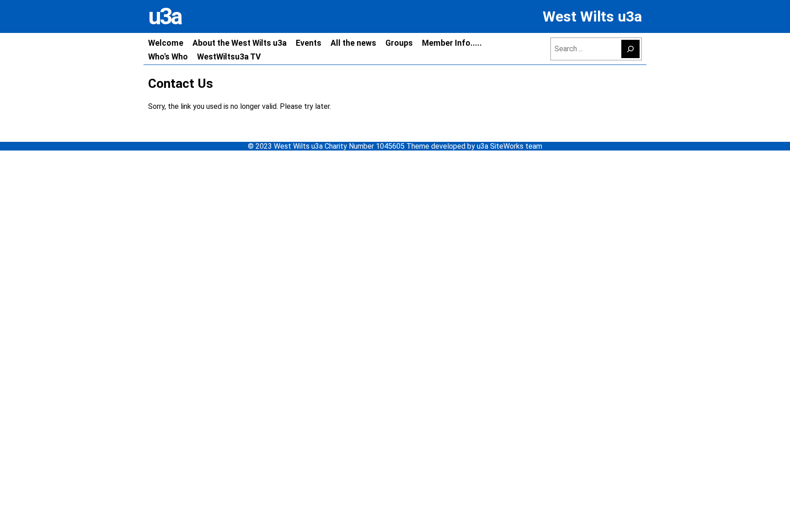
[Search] (630, 49)
